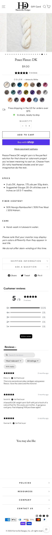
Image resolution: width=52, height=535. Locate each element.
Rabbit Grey (16, 99)
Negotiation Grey (45, 92)
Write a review (26, 336)
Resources (25, 491)
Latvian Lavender (19, 92)
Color (26, 79)
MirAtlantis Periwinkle (32, 92)
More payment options (26, 149)
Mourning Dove (38, 92)
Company (25, 500)
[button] (26, 307)
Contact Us (25, 508)
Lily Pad (26, 92)
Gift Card (35, 6)
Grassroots (6, 92)
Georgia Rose (45, 84)
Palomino (10, 99)
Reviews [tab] (10, 347)
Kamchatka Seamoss (13, 92)
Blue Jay (19, 84)
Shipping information (26, 261)
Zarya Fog (42, 99)
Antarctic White (6, 84)
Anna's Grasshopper (13, 84)
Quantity (26, 121)
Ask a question (26, 267)
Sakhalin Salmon (22, 99)
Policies (25, 483)
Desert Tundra (32, 84)
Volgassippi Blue (35, 99)
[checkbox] (10, 366)
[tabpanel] (26, 390)
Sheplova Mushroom (29, 99)
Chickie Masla (26, 84)
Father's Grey (38, 84)
